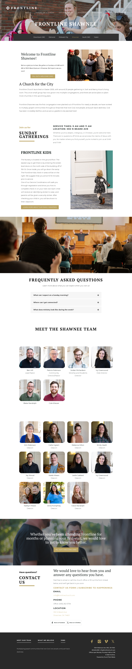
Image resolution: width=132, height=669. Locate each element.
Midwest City (63, 37)
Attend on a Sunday (44, 12)
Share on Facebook (59, 622)
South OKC (86, 37)
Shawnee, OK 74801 (61, 615)
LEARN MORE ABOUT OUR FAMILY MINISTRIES (40, 207)
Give (119, 12)
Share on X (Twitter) (75, 622)
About (28, 12)
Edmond (52, 37)
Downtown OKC (39, 37)
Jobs (63, 640)
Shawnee (75, 37)
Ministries (82, 12)
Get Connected (66, 12)
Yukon (96, 37)
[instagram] (100, 641)
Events (109, 12)
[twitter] (113, 641)
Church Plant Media (109, 657)
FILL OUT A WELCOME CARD (42, 76)
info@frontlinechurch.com (64, 595)
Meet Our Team (24, 640)
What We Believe (46, 640)
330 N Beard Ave (60, 612)
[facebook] (93, 641)
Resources (97, 12)
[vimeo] (106, 641)
